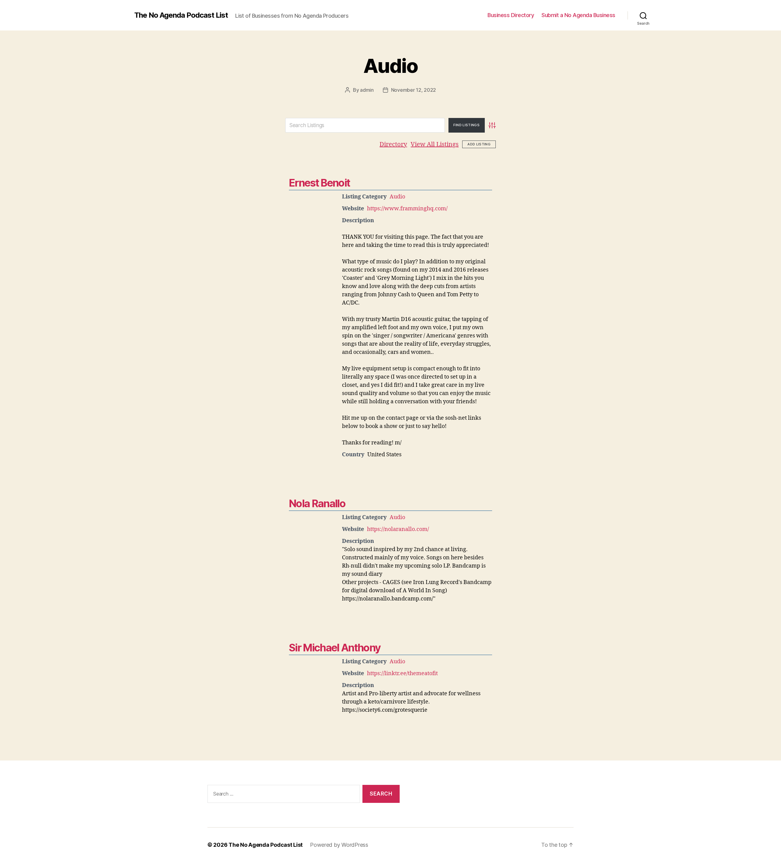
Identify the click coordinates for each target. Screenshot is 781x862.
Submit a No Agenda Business (578, 15)
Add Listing (479, 144)
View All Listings (435, 144)
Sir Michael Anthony (334, 647)
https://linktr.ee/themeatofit (402, 673)
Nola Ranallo (317, 503)
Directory (393, 144)
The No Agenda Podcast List (181, 15)
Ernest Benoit (319, 182)
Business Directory (511, 15)
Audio (390, 65)
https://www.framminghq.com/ (407, 208)
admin (367, 90)
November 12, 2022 (413, 90)
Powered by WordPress (339, 845)
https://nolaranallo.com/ (398, 529)
